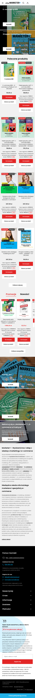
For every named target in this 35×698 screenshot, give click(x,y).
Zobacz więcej (6, 539)
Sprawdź (8, 24)
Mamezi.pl (30, 689)
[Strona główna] (13, 3)
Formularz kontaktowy (12, 580)
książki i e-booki (14, 469)
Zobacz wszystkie (17, 351)
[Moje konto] (27, 3)
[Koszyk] (32, 3)
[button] (2, 3)
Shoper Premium (18, 686)
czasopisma (5, 467)
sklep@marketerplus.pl (12, 577)
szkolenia (26, 471)
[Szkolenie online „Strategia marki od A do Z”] (26, 182)
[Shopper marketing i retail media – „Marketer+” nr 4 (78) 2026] (26, 238)
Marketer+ (19, 467)
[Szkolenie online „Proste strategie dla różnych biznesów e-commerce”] (9, 182)
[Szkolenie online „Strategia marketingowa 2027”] (9, 238)
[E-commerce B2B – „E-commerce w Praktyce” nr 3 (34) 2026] (9, 71)
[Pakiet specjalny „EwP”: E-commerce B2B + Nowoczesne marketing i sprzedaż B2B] (26, 71)
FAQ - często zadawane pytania (15, 558)
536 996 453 (9, 564)
